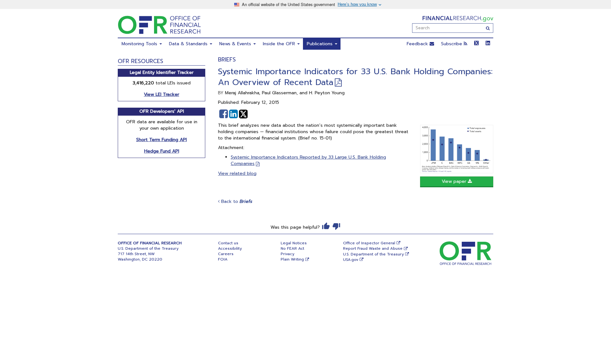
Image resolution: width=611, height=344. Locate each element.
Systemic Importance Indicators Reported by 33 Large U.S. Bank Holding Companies (308, 160)
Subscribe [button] (452, 43)
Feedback (418, 43)
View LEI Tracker (161, 94)
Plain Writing (292, 259)
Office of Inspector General (369, 243)
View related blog (237, 173)
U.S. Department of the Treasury (373, 254)
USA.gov (350, 259)
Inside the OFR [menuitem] (280, 43)
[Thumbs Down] (336, 226)
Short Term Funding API (161, 139)
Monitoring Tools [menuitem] (140, 43)
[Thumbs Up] (325, 226)
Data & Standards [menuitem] (189, 43)
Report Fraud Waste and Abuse (373, 248)
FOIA (223, 259)
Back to (236, 201)
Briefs (227, 59)
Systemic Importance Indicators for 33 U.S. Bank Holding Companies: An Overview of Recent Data (355, 77)
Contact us (228, 243)
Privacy (287, 254)
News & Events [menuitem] (236, 43)
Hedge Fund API (161, 151)
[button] (223, 114)
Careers (226, 254)
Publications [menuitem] (320, 43)
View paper (455, 181)
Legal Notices (294, 243)
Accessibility (230, 248)
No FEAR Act (292, 248)
